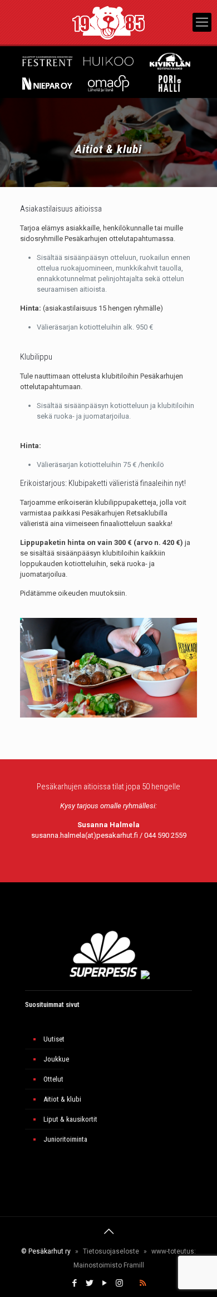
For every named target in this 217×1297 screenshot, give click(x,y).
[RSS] (143, 1283)
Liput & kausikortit (70, 1119)
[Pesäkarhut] (108, 22)
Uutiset (54, 1039)
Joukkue (56, 1059)
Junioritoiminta (65, 1139)
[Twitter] (89, 1283)
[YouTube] (104, 1283)
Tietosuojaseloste (111, 1251)
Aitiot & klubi (62, 1099)
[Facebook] (74, 1283)
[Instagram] (119, 1283)
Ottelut (53, 1079)
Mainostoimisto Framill (108, 1265)
